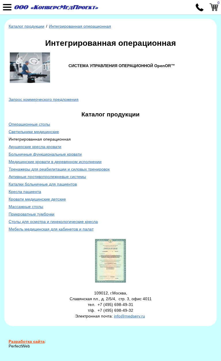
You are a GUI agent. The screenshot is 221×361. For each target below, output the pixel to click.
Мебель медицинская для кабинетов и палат (51, 229)
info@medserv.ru (129, 316)
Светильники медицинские (34, 131)
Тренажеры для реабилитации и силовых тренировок (59, 169)
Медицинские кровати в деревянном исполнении (55, 161)
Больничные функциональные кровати (45, 154)
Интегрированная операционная (80, 26)
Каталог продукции (26, 26)
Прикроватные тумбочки (31, 214)
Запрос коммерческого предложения (44, 99)
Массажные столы (26, 206)
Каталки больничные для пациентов (43, 184)
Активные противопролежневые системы (47, 176)
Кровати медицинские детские (37, 199)
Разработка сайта (27, 341)
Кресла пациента (25, 191)
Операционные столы (29, 124)
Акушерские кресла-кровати (35, 146)
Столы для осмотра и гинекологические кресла (53, 221)
